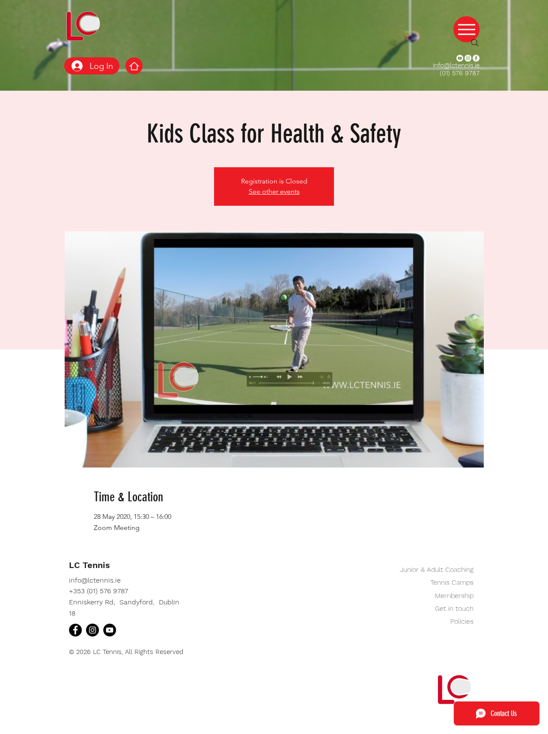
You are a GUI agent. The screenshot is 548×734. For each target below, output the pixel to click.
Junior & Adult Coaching (437, 569)
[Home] (134, 65)
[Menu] (466, 29)
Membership (454, 596)
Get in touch (454, 608)
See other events (274, 191)
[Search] (475, 43)
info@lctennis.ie (456, 65)
